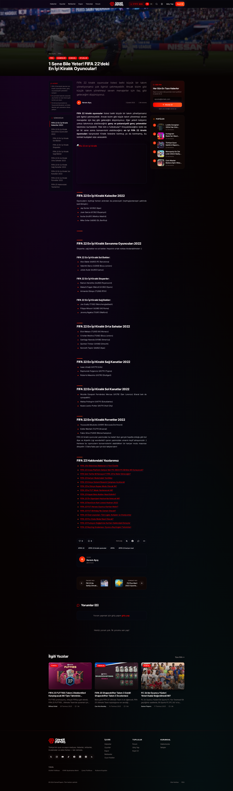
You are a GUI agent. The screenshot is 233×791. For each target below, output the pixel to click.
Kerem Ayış (92, 560)
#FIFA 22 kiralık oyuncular (97, 548)
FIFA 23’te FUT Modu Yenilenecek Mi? (96, 490)
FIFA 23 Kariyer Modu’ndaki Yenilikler (96, 478)
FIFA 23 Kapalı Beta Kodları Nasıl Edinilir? (98, 494)
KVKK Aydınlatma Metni (71, 770)
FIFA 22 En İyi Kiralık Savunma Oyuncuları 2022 (59, 131)
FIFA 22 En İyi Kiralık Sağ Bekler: (61, 152)
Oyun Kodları (109, 758)
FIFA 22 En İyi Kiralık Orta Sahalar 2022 (59, 159)
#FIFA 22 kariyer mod (126, 548)
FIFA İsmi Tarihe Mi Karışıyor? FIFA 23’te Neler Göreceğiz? (105, 474)
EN (151, 4)
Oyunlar (62, 4)
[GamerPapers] (116, 4)
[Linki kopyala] (144, 541)
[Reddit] (85, 756)
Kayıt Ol (180, 4)
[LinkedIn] (80, 756)
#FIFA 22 (81, 548)
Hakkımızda (165, 744)
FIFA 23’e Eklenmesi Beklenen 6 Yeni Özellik (99, 466)
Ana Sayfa (52, 54)
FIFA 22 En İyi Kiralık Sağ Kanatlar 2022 (59, 166)
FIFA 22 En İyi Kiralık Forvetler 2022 (59, 179)
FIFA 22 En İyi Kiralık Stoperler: (61, 146)
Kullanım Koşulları (101, 770)
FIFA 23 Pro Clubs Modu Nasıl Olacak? (96, 519)
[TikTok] (68, 756)
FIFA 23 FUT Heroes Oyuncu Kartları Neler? (99, 506)
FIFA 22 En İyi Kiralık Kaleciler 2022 (59, 124)
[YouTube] (62, 756)
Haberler (53, 4)
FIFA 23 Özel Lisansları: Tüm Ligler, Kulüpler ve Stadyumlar (105, 515)
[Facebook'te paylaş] (132, 541)
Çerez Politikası (87, 770)
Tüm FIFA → (179, 657)
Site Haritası (174, 782)
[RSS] (91, 756)
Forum (98, 4)
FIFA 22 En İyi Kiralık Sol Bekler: (61, 139)
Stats (137, 4)
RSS (183, 782)
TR (147, 4)
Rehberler (72, 4)
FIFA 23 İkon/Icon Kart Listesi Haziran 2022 (99, 502)
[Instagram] (56, 756)
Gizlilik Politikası (54, 770)
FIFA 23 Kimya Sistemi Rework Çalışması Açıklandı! (102, 482)
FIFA (59, 54)
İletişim (163, 747)
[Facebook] (74, 756)
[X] (51, 756)
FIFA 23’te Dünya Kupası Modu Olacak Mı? (98, 486)
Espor (81, 4)
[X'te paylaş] (126, 541)
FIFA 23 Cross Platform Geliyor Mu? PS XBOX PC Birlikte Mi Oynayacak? (111, 470)
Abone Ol (168, 105)
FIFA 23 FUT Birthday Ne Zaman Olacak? (98, 511)
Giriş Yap (169, 4)
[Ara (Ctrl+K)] (156, 4)
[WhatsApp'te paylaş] (138, 541)
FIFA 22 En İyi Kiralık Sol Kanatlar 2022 (60, 172)
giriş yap (125, 615)
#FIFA (113, 548)
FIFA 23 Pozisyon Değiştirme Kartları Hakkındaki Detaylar (105, 523)
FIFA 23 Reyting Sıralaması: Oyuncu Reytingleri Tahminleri (105, 527)
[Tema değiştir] (161, 4)
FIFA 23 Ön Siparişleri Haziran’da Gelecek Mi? (100, 498)
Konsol (72, 58)
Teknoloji (89, 4)
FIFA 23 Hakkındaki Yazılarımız (59, 185)
